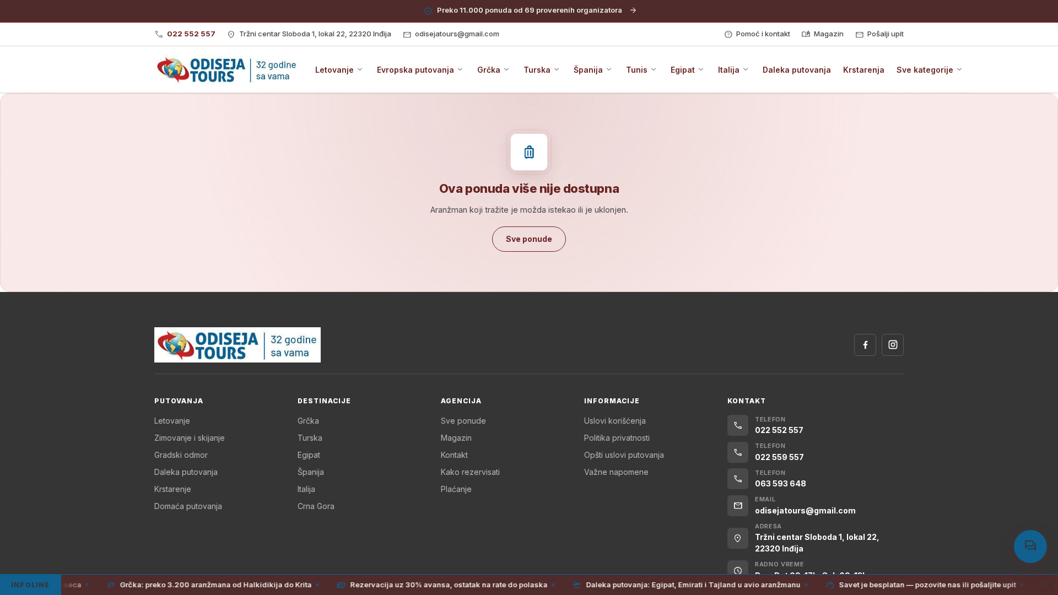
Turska (310, 437)
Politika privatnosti (617, 437)
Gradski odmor (181, 454)
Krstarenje (172, 489)
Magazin (456, 437)
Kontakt (454, 454)
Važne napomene (616, 472)
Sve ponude (463, 420)
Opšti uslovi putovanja (624, 454)
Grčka (308, 420)
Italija (306, 489)
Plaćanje (456, 489)
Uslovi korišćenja (615, 420)
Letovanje (172, 420)
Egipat (309, 454)
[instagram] (893, 345)
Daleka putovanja (186, 472)
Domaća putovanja (188, 506)
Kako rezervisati (470, 472)
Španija (311, 472)
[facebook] (865, 345)
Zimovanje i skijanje (189, 437)
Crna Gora (316, 506)
